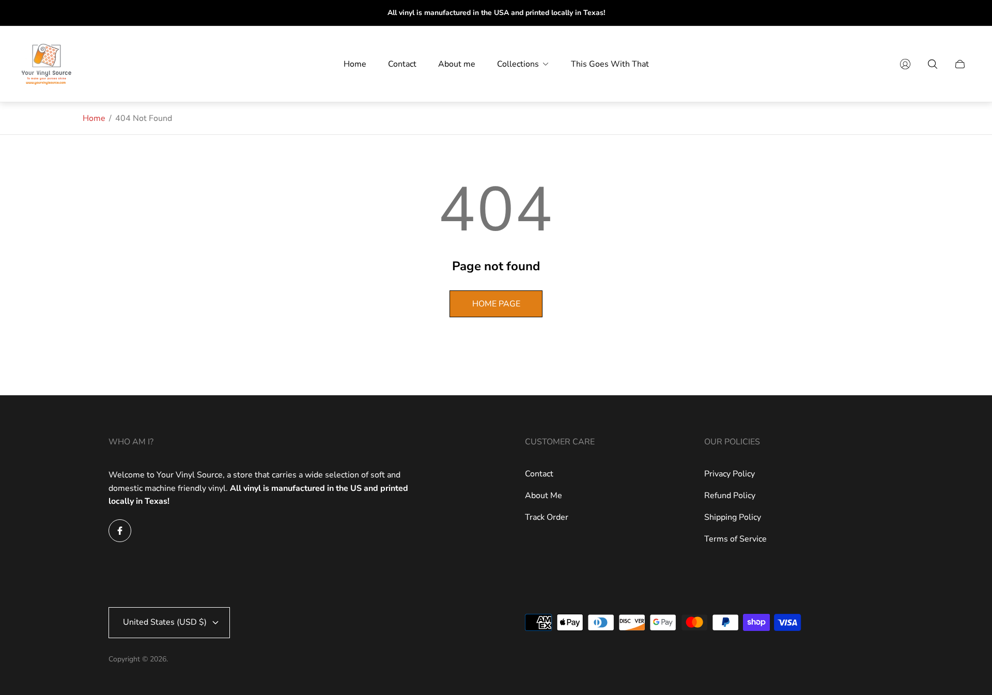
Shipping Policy (732, 517)
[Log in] (905, 64)
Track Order (546, 517)
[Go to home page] (46, 64)
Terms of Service (735, 539)
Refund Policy (729, 495)
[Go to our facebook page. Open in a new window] (120, 530)
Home (94, 118)
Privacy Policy (729, 474)
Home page (496, 304)
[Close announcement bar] (967, 13)
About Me (543, 495)
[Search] (932, 64)
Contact (539, 474)
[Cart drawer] (960, 64)
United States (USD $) (165, 622)
